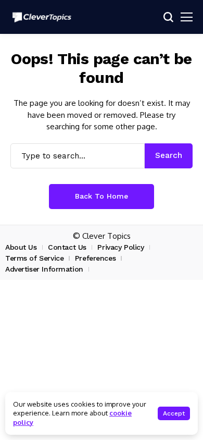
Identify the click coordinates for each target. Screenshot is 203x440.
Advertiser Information (44, 269)
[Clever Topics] (41, 17)
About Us (21, 247)
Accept (174, 413)
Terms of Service (34, 258)
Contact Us (67, 247)
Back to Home (101, 196)
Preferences (95, 258)
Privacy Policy (120, 247)
